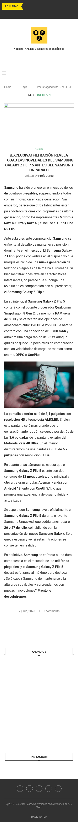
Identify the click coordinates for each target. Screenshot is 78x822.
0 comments (51, 611)
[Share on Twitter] (39, 618)
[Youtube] (39, 13)
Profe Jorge (45, 175)
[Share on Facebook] (35, 618)
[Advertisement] (39, 700)
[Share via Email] (48, 618)
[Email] (44, 13)
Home (7, 86)
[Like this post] (30, 618)
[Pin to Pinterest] (44, 618)
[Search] (74, 73)
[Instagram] (34, 13)
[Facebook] (28, 13)
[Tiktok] (50, 13)
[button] (27, 6)
